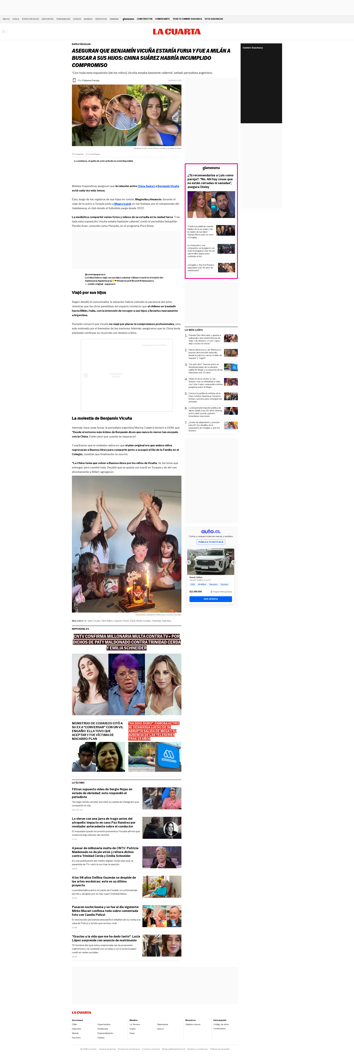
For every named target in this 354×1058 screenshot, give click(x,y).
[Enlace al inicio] (211, 168)
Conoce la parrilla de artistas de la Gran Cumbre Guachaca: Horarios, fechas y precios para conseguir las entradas (205, 397)
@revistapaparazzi (95, 274)
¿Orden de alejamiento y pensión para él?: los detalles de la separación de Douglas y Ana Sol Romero (204, 426)
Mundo (88, 19)
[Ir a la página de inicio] (177, 31)
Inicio (6, 19)
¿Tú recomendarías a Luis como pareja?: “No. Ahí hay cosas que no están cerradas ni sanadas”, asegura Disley (210, 181)
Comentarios (94, 154)
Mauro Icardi (129, 620)
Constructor (144, 18)
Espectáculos (30, 19)
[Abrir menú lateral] (4, 31)
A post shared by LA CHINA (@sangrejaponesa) (162, 345)
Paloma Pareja (90, 80)
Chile (15, 19)
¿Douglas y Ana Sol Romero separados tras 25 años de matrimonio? (201, 268)
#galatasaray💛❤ (107, 280)
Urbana (114, 19)
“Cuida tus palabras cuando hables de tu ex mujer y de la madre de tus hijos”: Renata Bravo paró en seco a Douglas (201, 232)
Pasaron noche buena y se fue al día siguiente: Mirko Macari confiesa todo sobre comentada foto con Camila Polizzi (105, 911)
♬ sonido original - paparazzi (100, 284)
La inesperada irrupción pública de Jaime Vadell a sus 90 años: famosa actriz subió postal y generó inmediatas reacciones (205, 412)
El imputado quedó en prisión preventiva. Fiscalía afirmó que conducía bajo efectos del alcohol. (106, 833)
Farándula (156, 620)
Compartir (79, 154)
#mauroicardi (124, 280)
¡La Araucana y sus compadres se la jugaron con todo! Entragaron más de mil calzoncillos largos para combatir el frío (201, 251)
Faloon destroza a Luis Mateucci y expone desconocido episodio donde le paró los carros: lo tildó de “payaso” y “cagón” (205, 353)
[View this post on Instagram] (112, 375)
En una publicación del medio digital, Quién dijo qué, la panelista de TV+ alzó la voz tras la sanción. (102, 862)
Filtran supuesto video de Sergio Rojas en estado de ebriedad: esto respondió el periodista (102, 793)
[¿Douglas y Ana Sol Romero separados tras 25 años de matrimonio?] (226, 268)
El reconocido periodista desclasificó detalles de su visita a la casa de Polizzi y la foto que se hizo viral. (106, 921)
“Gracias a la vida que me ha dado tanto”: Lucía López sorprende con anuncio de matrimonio (106, 938)
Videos (77, 19)
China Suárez (107, 620)
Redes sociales (143, 620)
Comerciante (162, 18)
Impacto (118, 620)
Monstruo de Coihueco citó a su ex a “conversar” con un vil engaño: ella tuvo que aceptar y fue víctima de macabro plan (97, 731)
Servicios (101, 19)
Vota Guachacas (214, 18)
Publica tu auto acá (210, 542)
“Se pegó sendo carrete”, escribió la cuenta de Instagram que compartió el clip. (105, 803)
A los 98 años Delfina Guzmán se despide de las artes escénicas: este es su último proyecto (104, 881)
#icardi (135, 280)
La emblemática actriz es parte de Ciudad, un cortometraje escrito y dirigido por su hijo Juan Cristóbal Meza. (104, 892)
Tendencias (63, 19)
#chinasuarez (147, 280)
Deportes (48, 19)
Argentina (166, 620)
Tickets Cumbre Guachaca (187, 18)
